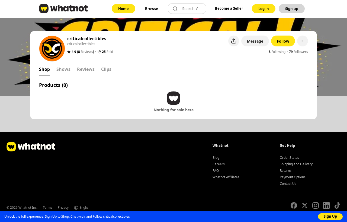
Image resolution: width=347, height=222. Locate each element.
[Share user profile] (233, 41)
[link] (123, 8)
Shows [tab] (63, 69)
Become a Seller (229, 8)
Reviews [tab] (86, 69)
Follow (283, 41)
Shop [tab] (44, 69)
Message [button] (255, 41)
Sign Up (330, 216)
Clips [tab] (106, 69)
